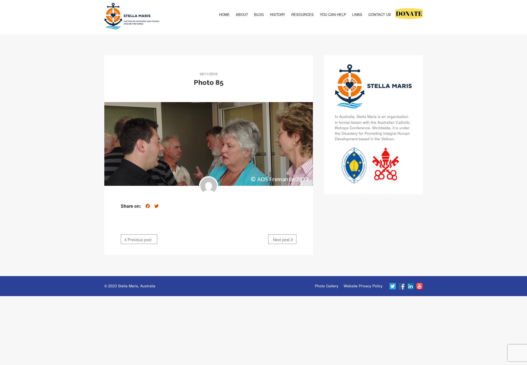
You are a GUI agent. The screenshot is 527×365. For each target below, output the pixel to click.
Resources (302, 14)
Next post (282, 239)
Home (224, 14)
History (277, 14)
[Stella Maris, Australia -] (131, 17)
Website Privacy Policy (363, 285)
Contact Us (379, 14)
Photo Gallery (326, 285)
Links (357, 14)
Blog (259, 14)
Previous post (139, 239)
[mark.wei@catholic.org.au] (208, 185)
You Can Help (333, 14)
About (242, 14)
